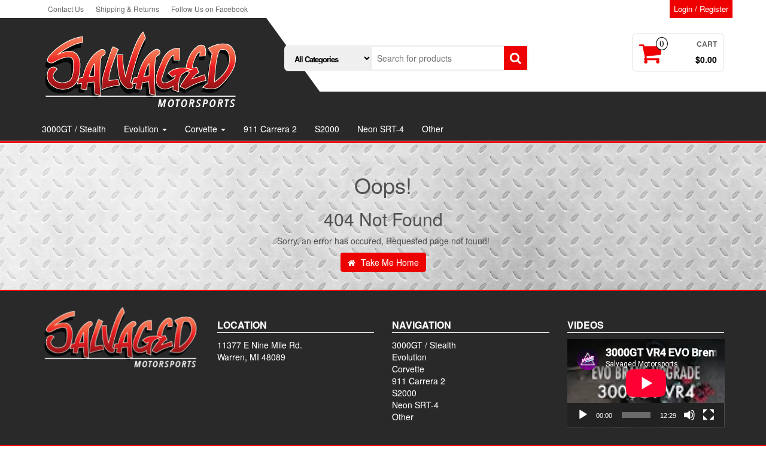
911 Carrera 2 (270, 129)
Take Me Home (388, 262)
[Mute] (689, 415)
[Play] (583, 415)
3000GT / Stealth (74, 129)
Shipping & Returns (127, 9)
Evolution (142, 129)
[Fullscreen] (709, 415)
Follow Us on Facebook (209, 9)
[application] (646, 383)
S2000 (327, 129)
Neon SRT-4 (380, 129)
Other (432, 129)
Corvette (202, 129)
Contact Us (66, 9)
